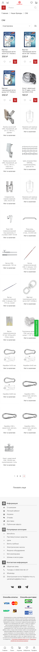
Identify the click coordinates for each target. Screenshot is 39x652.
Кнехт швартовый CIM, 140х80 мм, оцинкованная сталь (9, 460)
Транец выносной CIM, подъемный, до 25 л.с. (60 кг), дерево (9, 129)
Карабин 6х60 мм (29, 365)
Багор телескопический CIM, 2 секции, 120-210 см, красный (29, 266)
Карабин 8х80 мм (9, 394)
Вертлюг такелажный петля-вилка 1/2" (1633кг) (9, 90)
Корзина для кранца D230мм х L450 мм (29, 198)
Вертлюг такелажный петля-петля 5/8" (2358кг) (30, 299)
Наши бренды (16, 13)
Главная (5, 13)
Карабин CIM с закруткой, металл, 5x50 (30, 396)
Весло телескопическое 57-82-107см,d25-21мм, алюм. (9, 334)
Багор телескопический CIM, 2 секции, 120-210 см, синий (9, 300)
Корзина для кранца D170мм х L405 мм (29, 128)
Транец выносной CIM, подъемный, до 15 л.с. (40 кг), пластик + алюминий (9, 164)
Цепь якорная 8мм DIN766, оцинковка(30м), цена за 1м (30, 163)
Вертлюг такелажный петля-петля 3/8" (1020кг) (29, 51)
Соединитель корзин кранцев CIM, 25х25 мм (9, 199)
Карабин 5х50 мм (9, 365)
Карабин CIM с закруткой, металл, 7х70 (9, 428)
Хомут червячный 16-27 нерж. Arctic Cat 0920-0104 (28, 90)
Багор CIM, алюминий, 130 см (9, 264)
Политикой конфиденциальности (20, 639)
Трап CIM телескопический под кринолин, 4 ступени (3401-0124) (9, 232)
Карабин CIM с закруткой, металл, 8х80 (30, 428)
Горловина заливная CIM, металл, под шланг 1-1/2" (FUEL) (29, 333)
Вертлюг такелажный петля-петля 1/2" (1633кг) (9, 51)
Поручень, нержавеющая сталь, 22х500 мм (29, 231)
